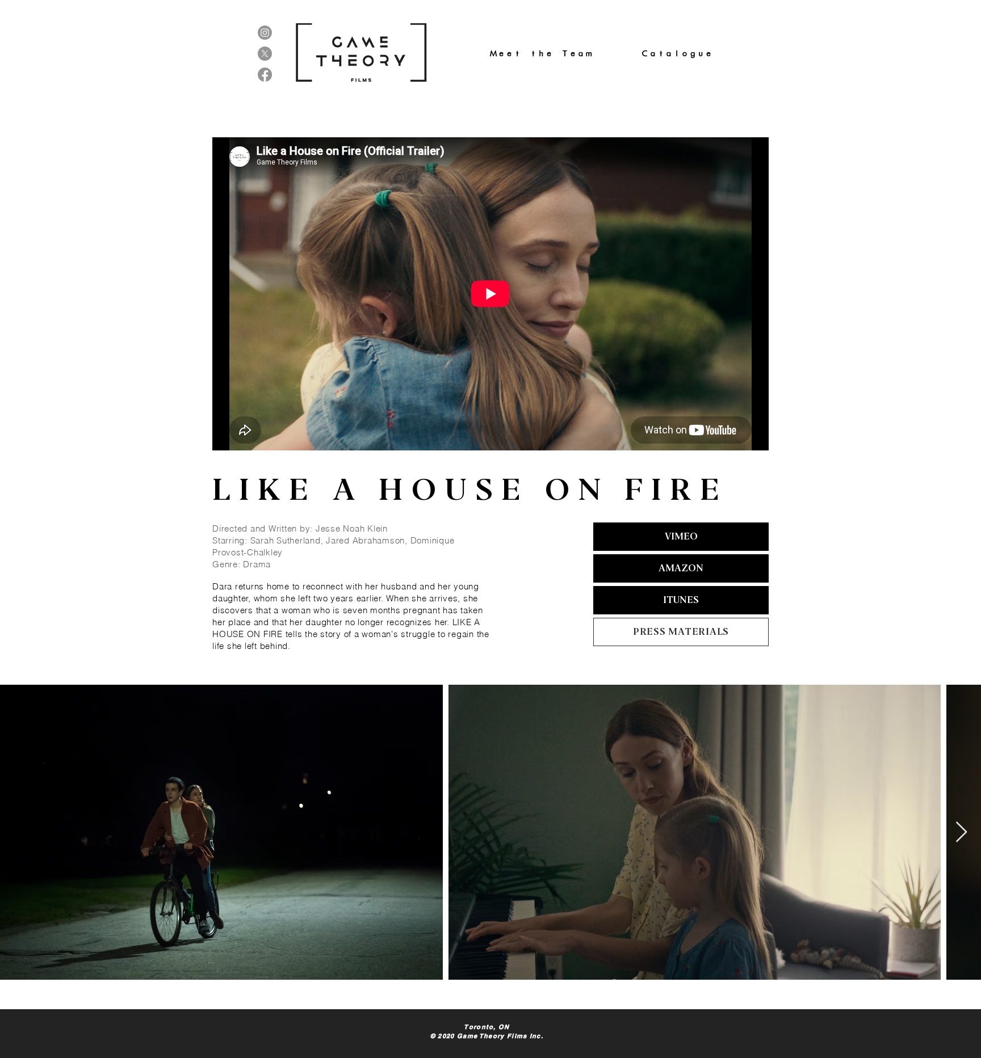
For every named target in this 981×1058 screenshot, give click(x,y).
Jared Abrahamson (365, 540)
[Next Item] (961, 832)
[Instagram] (265, 33)
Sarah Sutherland (285, 540)
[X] (265, 54)
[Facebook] (265, 75)
